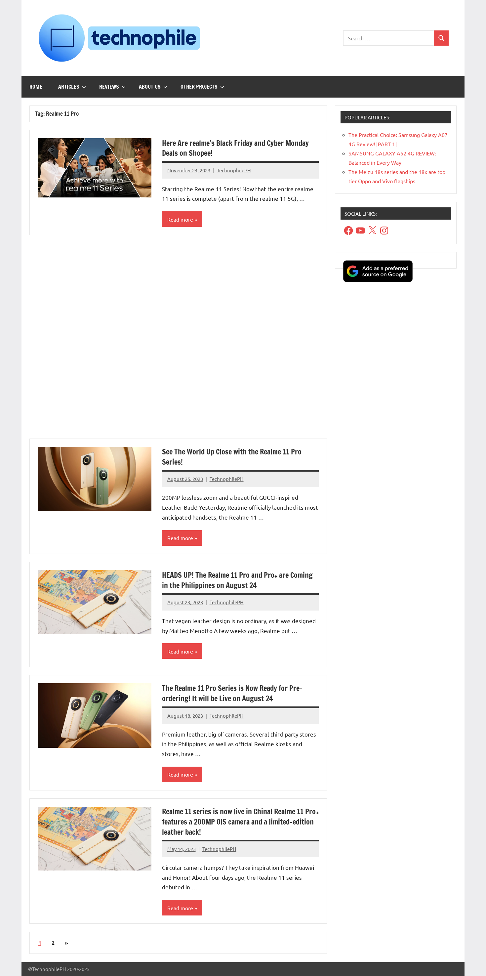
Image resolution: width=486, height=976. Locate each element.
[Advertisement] (178, 341)
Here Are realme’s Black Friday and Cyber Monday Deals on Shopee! (235, 148)
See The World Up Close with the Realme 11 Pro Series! (232, 456)
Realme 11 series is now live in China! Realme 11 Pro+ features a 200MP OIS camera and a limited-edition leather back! (240, 821)
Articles (68, 86)
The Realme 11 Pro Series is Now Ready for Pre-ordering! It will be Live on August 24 (232, 693)
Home (35, 86)
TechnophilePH (234, 170)
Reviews (109, 86)
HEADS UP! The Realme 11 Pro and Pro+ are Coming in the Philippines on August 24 (237, 580)
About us (150, 86)
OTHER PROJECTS (199, 86)
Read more (180, 219)
